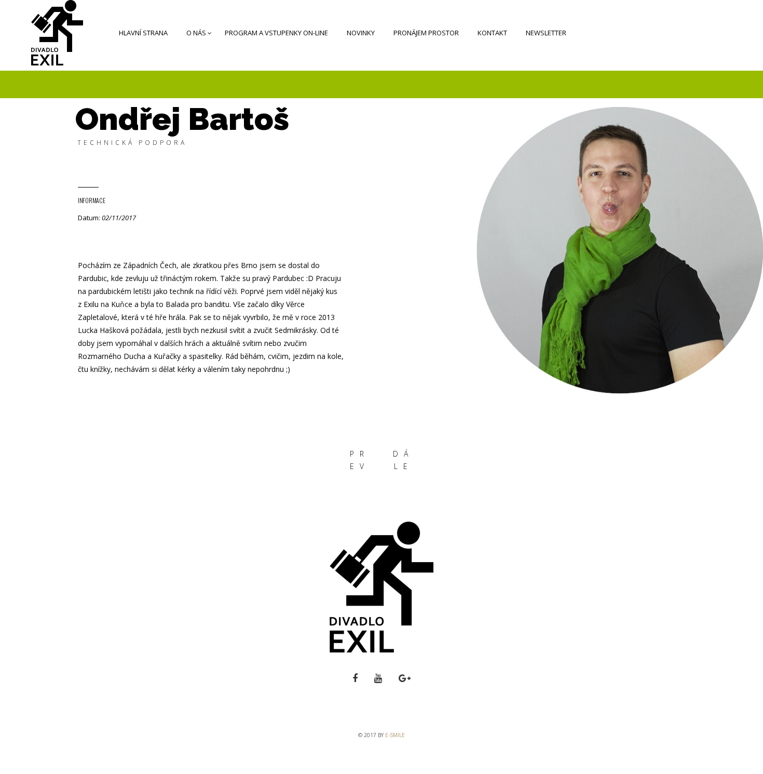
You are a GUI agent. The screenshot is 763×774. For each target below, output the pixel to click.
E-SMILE (395, 735)
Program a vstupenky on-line (276, 32)
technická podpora (132, 142)
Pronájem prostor (426, 32)
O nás (196, 32)
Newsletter (546, 32)
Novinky (361, 32)
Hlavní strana (143, 32)
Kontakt (492, 32)
